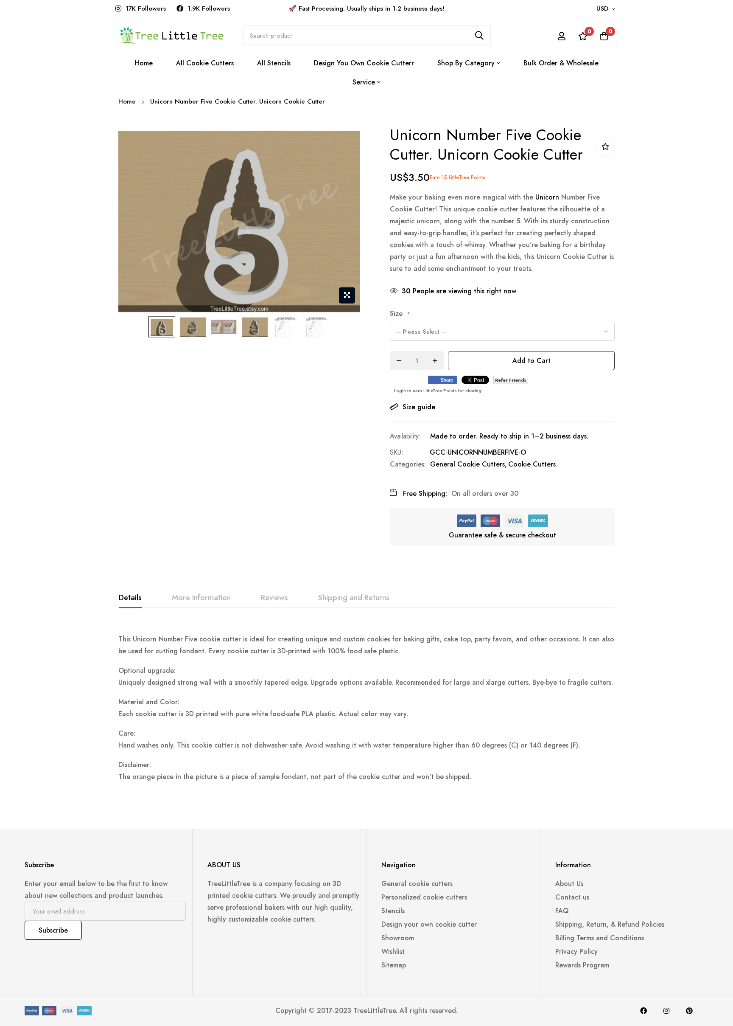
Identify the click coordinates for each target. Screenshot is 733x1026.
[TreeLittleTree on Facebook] (643, 1010)
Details (130, 597)
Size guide (419, 407)
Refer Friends (510, 380)
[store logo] (171, 35)
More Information (201, 597)
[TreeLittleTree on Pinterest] (689, 1010)
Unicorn (547, 197)
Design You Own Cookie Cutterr (364, 63)
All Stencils (274, 63)
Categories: (408, 464)
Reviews (274, 597)
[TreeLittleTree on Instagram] (666, 1010)
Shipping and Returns (353, 597)
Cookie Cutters (532, 464)
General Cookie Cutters (467, 464)
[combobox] (366, 35)
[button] (607, 9)
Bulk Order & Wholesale (561, 63)
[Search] (479, 35)
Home (144, 63)
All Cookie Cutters (205, 63)
